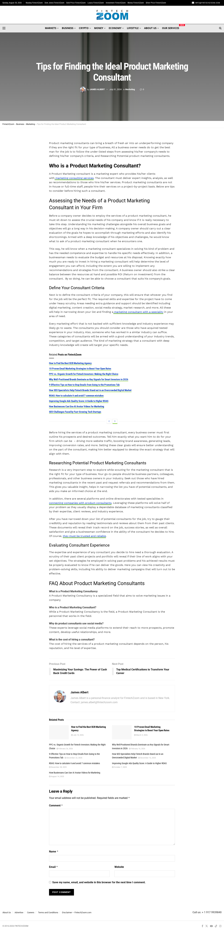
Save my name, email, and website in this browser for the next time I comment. (99, 882)
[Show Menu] (3, 28)
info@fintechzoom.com (207, 3)
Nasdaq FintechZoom (34, 3)
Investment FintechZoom (116, 3)
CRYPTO (84, 28)
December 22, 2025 (74, 758)
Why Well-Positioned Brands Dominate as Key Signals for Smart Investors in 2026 (88, 379)
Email (53, 866)
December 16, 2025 (148, 758)
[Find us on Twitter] (206, 926)
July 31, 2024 (115, 89)
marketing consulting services (74, 178)
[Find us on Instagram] (220, 926)
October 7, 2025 (120, 767)
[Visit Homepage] (112, 14)
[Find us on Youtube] (211, 926)
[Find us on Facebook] (202, 926)
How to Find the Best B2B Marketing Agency (70, 363)
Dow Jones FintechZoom (54, 3)
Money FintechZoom (136, 3)
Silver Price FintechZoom (156, 3)
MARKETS (50, 28)
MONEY (98, 28)
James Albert (97, 89)
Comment (56, 805)
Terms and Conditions (48, 912)
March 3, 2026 (142, 735)
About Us (6, 912)
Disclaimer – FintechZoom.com (76, 912)
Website (119, 866)
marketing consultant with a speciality (138, 311)
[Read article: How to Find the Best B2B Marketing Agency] (59, 732)
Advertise (19, 912)
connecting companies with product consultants (80, 502)
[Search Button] (220, 28)
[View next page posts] (114, 421)
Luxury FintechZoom (96, 3)
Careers (30, 912)
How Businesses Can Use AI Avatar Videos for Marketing (76, 406)
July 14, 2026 (78, 735)
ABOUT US (150, 28)
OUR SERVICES (170, 27)
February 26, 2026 (65, 749)
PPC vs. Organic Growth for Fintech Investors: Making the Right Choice (83, 374)
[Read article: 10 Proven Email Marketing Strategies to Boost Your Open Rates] (122, 732)
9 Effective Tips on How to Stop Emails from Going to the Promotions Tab (84, 384)
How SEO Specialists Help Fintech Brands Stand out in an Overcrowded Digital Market (90, 390)
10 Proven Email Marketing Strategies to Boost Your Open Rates (80, 368)
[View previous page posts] (109, 421)
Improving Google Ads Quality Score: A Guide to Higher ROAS (78, 401)
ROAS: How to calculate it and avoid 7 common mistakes (76, 395)
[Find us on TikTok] (216, 926)
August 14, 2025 (57, 776)
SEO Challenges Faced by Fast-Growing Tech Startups (75, 411)
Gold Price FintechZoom (76, 3)
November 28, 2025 (59, 767)
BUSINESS (67, 28)
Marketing (130, 89)
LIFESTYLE (133, 28)
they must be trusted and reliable (84, 536)
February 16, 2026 (137, 749)
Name (53, 851)
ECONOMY (115, 28)
